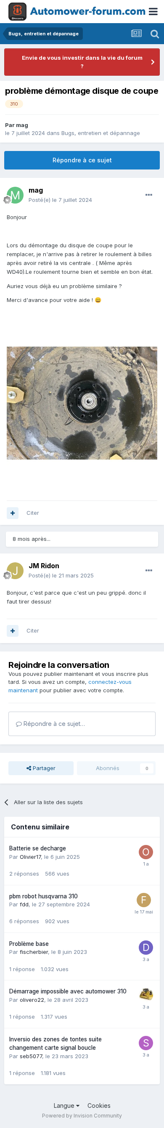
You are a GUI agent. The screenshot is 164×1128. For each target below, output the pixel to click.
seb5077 (31, 1056)
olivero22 (32, 999)
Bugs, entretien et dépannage (100, 133)
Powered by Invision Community (82, 1115)
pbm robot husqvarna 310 (43, 896)
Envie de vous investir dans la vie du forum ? (82, 61)
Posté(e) (60, 199)
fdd (24, 904)
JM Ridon (44, 565)
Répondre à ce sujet (82, 160)
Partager (43, 768)
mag (22, 125)
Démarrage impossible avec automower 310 (68, 991)
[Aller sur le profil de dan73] (146, 947)
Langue (65, 1105)
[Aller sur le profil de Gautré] (146, 995)
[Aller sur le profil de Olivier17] (146, 852)
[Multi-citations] (13, 513)
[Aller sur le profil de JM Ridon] (15, 570)
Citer (32, 512)
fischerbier (34, 951)
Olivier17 (30, 856)
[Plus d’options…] (148, 195)
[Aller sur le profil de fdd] (144, 900)
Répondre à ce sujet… (53, 723)
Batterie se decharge (37, 848)
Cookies (99, 1105)
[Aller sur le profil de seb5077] (146, 1043)
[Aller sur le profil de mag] (15, 195)
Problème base (29, 943)
